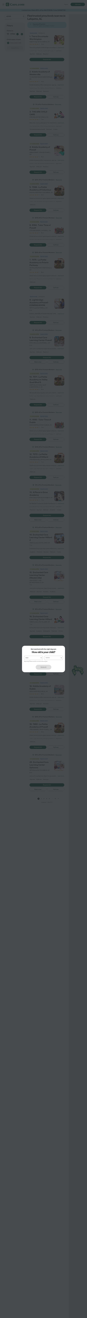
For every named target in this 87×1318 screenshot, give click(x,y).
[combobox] (33, 658)
